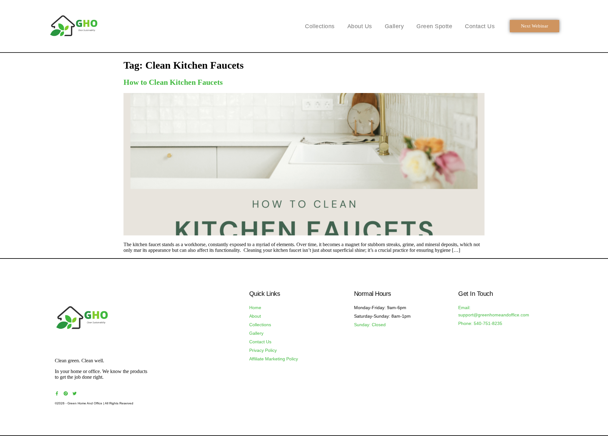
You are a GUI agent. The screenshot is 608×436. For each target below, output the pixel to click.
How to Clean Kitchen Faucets (173, 82)
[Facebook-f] (57, 393)
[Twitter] (75, 393)
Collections (320, 26)
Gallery (394, 26)
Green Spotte (434, 26)
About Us (359, 26)
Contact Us (480, 26)
